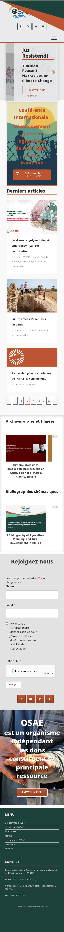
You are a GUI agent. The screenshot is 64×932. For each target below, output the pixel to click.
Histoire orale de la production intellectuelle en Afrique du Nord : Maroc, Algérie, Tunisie (25, 471)
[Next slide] (53, 72)
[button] (56, 436)
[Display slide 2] (31, 96)
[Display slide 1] (28, 96)
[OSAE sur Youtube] (43, 26)
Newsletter (10, 845)
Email (10, 605)
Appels (36, 257)
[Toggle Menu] (54, 38)
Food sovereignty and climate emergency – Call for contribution (31, 246)
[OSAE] (32, 12)
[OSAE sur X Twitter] (28, 26)
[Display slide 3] (33, 96)
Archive (8, 836)
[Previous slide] (10, 72)
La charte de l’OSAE (14, 828)
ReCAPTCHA (13, 661)
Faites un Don (11, 832)
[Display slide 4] (36, 96)
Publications (26, 261)
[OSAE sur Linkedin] (35, 26)
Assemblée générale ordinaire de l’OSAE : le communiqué (32, 376)
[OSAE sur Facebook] (20, 26)
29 (49, 401)
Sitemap (9, 849)
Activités (33, 330)
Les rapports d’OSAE (15, 840)
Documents (32, 384)
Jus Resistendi (35, 53)
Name (10, 586)
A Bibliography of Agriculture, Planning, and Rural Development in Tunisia (25, 539)
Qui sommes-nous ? (15, 823)
